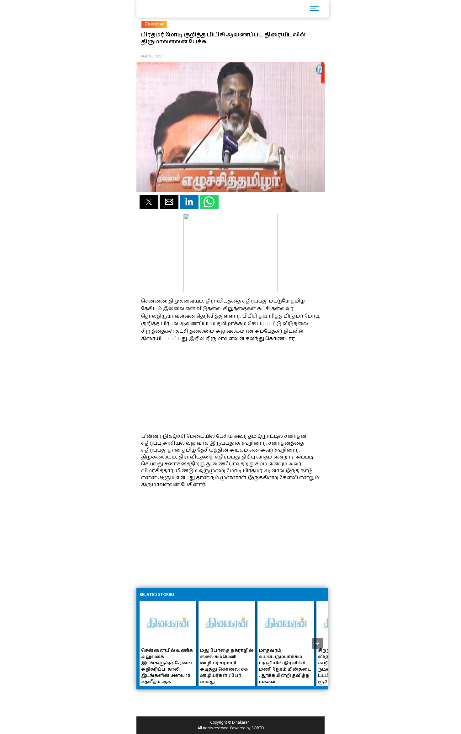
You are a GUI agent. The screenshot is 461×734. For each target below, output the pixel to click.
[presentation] (317, 643)
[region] (188, 386)
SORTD (258, 728)
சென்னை (154, 24)
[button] (149, 202)
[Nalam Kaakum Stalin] (230, 290)
